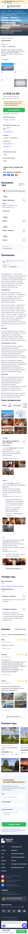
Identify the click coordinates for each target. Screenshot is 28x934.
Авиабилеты (14, 850)
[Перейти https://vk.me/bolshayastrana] (4, 175)
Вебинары (3, 871)
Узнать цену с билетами (8, 932)
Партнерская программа (17, 853)
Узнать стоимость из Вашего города (12, 586)
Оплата (3, 864)
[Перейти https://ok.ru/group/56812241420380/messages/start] (16, 175)
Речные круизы (18, 11)
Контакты (3, 860)
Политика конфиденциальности (9, 920)
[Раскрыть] (24, 220)
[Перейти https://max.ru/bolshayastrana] (8, 175)
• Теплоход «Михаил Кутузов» (16, 260)
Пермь (8, 31)
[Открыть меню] (2, 6)
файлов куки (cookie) (15, 923)
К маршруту (6, 146)
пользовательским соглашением (9, 831)
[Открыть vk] (8, 911)
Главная (3, 11)
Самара (12, 31)
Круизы (10, 11)
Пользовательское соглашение (9, 917)
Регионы (3, 850)
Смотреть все (22, 184)
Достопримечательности (17, 867)
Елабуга (11, 33)
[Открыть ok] (14, 911)
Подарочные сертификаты (18, 857)
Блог (2, 857)
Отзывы (3, 867)
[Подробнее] (13, 38)
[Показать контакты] (25, 6)
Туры (2, 846)
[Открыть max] (24, 911)
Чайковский (4, 33)
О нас (2, 853)
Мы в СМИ (13, 860)
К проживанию (7, 132)
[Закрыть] (24, 200)
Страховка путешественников (19, 864)
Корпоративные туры (16, 846)
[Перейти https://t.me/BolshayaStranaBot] (12, 175)
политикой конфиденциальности (17, 830)
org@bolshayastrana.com (13, 894)
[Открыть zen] (19, 911)
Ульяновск (18, 31)
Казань (3, 31)
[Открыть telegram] (3, 911)
